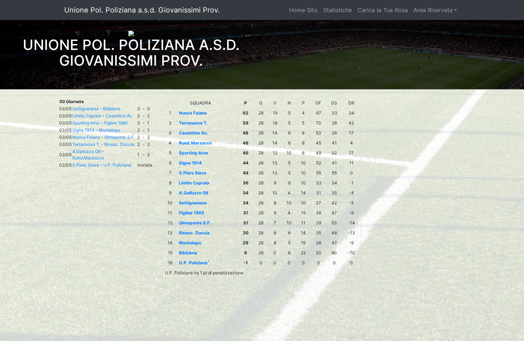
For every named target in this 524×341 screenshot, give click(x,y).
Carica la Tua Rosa (383, 10)
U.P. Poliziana (117, 165)
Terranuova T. (86, 144)
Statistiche (337, 10)
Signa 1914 (83, 130)
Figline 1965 (116, 123)
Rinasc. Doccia (119, 144)
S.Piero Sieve (85, 165)
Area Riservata (433, 10)
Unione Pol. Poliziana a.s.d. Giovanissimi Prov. (142, 10)
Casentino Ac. (119, 115)
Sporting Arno (85, 123)
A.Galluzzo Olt (86, 151)
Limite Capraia (86, 115)
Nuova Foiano (86, 137)
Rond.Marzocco (88, 158)
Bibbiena (111, 108)
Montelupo (109, 130)
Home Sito (303, 10)
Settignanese (85, 108)
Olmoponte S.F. (119, 137)
